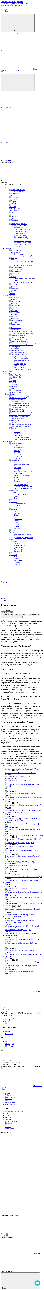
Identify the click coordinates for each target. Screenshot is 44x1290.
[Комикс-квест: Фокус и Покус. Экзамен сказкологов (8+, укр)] (24, 916)
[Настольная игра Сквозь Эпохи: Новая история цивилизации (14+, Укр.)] (24, 811)
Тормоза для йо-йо (20, 231)
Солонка (17, 513)
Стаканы (17, 458)
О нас (3, 4)
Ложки (16, 466)
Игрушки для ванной (21, 437)
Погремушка (18, 549)
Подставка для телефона (22, 534)
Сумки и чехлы (19, 365)
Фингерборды (19, 254)
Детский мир (10, 394)
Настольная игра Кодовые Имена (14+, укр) (21, 793)
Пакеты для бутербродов (23, 488)
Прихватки (18, 473)
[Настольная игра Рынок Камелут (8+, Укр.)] (24, 769)
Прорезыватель (19, 547)
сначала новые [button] (17, 617)
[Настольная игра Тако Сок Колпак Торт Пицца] (24, 955)
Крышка (17, 481)
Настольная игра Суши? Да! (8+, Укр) (19, 846)
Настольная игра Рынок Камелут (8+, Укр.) (21, 773)
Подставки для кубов (21, 360)
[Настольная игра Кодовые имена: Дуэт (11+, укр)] (24, 835)
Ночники (17, 496)
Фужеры (17, 526)
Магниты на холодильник (23, 487)
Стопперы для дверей (21, 494)
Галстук (16, 507)
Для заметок (18, 560)
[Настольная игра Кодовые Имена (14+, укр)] (24, 785)
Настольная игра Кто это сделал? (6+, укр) (20, 950)
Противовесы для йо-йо (22, 241)
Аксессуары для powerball (23, 282)
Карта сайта (9, 1129)
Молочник (17, 521)
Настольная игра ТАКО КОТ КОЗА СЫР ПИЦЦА (23, 877)
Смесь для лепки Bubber (22, 439)
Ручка (16, 557)
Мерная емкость (19, 477)
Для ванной (18, 551)
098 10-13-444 (6, 160)
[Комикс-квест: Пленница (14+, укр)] (24, 926)
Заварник (17, 528)
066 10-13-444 (6, 108)
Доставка (13, 4)
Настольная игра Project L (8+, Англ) (18, 780)
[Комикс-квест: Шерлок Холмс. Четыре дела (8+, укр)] (24, 893)
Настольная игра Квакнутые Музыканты (20, 971)
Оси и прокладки (20, 244)
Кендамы (17, 263)
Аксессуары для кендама (23, 265)
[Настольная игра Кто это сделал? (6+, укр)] (24, 944)
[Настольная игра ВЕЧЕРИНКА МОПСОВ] (24, 881)
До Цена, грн (24, 1013)
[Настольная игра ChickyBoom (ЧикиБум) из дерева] (24, 934)
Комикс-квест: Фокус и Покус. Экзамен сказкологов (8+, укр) (19, 921)
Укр (6, 9)
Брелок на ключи (20, 504)
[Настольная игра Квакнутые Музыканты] (24, 967)
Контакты (10, 5)
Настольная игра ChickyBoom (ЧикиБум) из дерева (23, 939)
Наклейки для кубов (21, 358)
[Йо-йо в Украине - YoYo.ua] (11, 1059)
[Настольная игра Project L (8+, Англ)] (24, 777)
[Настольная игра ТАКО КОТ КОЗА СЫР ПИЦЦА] (24, 870)
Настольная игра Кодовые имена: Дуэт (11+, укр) (23, 839)
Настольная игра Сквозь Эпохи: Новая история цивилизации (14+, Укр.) (22, 819)
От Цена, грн (5, 1013)
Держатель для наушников (23, 538)
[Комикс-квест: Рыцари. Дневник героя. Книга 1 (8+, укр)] (24, 904)
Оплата (7, 4)
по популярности (7, 612)
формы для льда (19, 447)
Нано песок (18, 435)
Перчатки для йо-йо (21, 237)
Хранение (17, 468)
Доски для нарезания (21, 475)
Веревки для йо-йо (20, 227)
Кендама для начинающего (23, 261)
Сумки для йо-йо (20, 235)
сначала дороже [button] (33, 615)
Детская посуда (19, 545)
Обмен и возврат (11, 1121)
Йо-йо (7, 188)
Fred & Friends (10, 441)
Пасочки (17, 432)
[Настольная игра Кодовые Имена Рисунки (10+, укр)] (24, 825)
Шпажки (17, 451)
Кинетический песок (21, 403)
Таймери (17, 470)
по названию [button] (6, 617)
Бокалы (16, 522)
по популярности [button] (7, 615)
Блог (15, 5)
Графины (17, 517)
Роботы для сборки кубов (23, 369)
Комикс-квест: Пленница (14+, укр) (18, 930)
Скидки (20, 4)
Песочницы (18, 434)
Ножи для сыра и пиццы (23, 471)
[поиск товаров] (18, 82)
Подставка (17, 564)
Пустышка (17, 543)
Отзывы (20, 5)
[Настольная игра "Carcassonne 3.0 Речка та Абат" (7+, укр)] (24, 798)
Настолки (8, 371)
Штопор (17, 453)
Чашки (16, 515)
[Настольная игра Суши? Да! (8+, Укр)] (24, 843)
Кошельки (17, 505)
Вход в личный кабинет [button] (14, 1112)
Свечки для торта (20, 456)
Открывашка (18, 454)
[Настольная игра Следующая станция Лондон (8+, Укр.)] (24, 851)
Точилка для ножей (21, 483)
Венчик (16, 479)
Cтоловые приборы (21, 485)
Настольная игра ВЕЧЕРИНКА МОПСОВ (20, 888)
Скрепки (17, 562)
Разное (7, 373)
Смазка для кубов (20, 364)
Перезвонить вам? (8, 162)
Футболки (17, 246)
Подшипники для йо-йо (22, 229)
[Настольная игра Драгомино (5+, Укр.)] (24, 862)
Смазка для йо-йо (20, 233)
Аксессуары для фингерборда (24, 256)
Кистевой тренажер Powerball (24, 278)
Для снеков (18, 519)
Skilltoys (8, 248)
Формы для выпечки (21, 464)
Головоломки (10, 296)
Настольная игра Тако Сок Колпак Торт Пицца (22, 962)
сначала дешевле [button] (20, 615)
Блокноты (17, 558)
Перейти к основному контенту (12, 2)
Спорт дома (18, 280)
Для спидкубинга (20, 367)
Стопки (16, 524)
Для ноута (17, 536)
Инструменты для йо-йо (22, 239)
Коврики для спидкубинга (23, 362)
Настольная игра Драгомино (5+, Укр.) (19, 865)
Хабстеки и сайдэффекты (23, 243)
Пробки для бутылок (21, 449)
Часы (15, 498)
